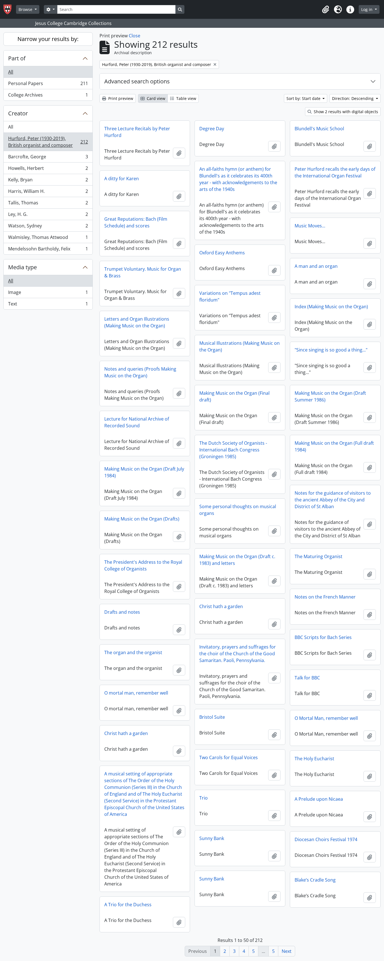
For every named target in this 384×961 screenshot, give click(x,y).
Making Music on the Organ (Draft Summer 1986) (330, 396)
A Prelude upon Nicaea (319, 799)
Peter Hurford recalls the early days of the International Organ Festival (335, 172)
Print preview (120, 98)
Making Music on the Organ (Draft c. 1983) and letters (237, 559)
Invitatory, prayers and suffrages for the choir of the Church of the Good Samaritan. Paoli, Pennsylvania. (237, 653)
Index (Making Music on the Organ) (331, 306)
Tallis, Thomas (48, 204)
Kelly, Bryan (48, 181)
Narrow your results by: (47, 39)
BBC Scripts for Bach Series (323, 637)
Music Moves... (310, 226)
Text (48, 305)
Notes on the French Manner (325, 597)
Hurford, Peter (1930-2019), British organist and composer (48, 141)
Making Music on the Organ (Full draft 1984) (334, 446)
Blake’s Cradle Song (315, 880)
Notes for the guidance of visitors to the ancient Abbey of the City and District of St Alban (333, 500)
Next (287, 951)
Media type (22, 267)
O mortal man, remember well (136, 693)
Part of (17, 58)
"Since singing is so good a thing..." (331, 350)
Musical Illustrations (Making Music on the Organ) (239, 346)
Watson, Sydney (48, 227)
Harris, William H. (48, 192)
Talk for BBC (307, 678)
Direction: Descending (353, 98)
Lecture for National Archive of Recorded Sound (136, 422)
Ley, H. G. (48, 215)
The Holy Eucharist (314, 758)
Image (48, 293)
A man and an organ (316, 266)
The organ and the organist (133, 652)
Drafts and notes (122, 612)
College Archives (48, 96)
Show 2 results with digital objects (345, 111)
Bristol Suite (212, 717)
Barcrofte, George (48, 158)
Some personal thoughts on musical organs (237, 509)
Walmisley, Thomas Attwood (48, 238)
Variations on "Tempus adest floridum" (230, 296)
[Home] (9, 9)
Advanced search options (137, 81)
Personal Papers (48, 84)
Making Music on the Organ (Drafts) (141, 519)
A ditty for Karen (121, 178)
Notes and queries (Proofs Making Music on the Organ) (140, 372)
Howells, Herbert (48, 169)
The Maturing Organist (318, 556)
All (10, 72)
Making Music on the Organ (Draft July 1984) (144, 472)
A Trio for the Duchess (128, 904)
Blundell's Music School (319, 128)
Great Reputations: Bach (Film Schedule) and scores (135, 222)
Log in (367, 9)
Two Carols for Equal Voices (228, 757)
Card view (155, 98)
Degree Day (211, 128)
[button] (325, 9)
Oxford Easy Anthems (222, 253)
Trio (203, 798)
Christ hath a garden (221, 606)
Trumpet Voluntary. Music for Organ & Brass (142, 272)
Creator (18, 113)
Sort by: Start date (304, 98)
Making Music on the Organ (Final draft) (234, 396)
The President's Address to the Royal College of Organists (143, 565)
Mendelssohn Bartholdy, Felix (48, 250)
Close (134, 36)
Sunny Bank (211, 838)
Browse (26, 9)
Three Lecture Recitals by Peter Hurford (137, 131)
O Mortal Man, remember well (326, 718)
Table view (185, 98)
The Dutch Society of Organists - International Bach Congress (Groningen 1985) (233, 450)
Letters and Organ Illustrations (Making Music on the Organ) (136, 322)
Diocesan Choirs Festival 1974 (326, 839)
